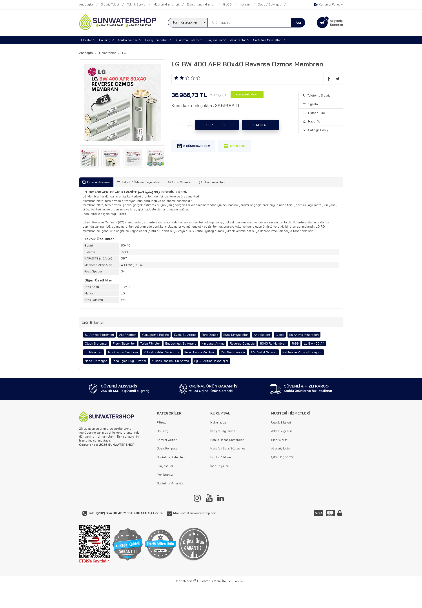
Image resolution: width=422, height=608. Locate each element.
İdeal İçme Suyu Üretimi (130, 361)
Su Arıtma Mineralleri (304, 335)
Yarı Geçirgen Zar (233, 352)
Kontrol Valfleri (167, 440)
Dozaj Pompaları (168, 448)
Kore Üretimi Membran (200, 352)
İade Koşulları (219, 466)
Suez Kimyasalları (236, 335)
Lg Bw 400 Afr (314, 343)
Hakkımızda (218, 422)
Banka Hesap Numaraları (227, 440)
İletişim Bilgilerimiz (223, 431)
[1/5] (176, 77)
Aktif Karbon (127, 335)
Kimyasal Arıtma (213, 343)
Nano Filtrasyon (96, 361)
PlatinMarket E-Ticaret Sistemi (198, 581)
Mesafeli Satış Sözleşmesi (228, 448)
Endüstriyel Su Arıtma (180, 343)
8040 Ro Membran (273, 343)
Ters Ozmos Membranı (122, 352)
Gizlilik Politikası (221, 457)
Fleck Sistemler (124, 343)
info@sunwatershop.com (194, 513)
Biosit (280, 335)
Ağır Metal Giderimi (264, 352)
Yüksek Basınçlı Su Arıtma (170, 361)
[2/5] (179, 77)
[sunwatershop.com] (117, 29)
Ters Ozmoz (210, 335)
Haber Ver (315, 121)
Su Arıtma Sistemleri (99, 335)
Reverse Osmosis (242, 343)
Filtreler (162, 422)
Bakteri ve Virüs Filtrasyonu (302, 352)
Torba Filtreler (150, 343)
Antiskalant (262, 335)
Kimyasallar (165, 466)
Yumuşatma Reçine (155, 335)
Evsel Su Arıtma (185, 335)
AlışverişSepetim (336, 23)
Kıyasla (313, 104)
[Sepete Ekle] (217, 125)
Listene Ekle (316, 113)
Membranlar (165, 474)
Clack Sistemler (96, 343)
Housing (162, 431)
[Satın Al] (260, 125)
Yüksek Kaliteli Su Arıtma (161, 352)
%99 (295, 343)
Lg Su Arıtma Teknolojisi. (211, 361)
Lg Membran (93, 352)
